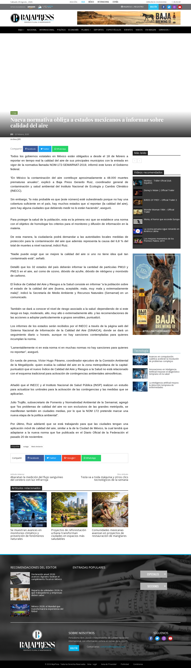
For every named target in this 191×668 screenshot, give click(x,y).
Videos (139, 29)
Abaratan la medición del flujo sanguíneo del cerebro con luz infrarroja (36, 478)
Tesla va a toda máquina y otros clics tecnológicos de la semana (104, 478)
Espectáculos (114, 29)
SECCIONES (153, 586)
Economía (73, 29)
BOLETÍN (153, 6)
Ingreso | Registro (133, 6)
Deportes (99, 29)
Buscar (177, 2)
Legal (92, 664)
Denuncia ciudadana (156, 2)
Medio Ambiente (37, 447)
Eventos (128, 29)
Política (61, 29)
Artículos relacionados (26, 488)
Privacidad (108, 664)
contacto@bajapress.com (112, 646)
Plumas (85, 29)
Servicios (164, 29)
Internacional (47, 29)
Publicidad (125, 664)
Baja (20, 29)
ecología (26, 447)
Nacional (32, 29)
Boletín (73, 648)
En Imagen (150, 29)
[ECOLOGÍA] (36, 509)
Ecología (14, 113)
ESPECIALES (153, 574)
